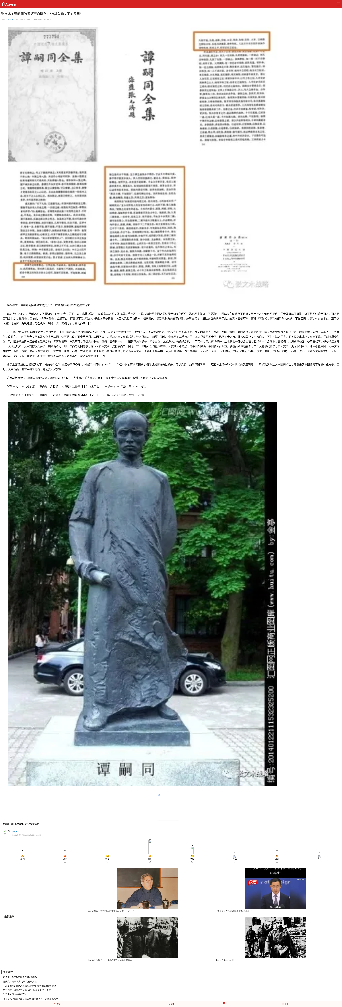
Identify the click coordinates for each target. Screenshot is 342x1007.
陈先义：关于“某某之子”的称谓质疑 (20, 981)
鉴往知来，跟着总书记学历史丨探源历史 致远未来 (27, 990)
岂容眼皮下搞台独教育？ (15, 994)
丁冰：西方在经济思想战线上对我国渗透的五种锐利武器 (30, 986)
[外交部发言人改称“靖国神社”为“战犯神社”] (275, 889)
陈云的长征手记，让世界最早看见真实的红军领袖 (110, 960)
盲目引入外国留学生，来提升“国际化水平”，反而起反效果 (30, 999)
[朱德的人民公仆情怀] (275, 938)
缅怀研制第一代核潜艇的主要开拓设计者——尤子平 (111, 911)
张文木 (10, 19)
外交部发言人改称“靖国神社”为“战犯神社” (233, 911)
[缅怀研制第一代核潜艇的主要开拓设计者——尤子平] (147, 889)
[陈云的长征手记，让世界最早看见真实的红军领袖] (147, 938)
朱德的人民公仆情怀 (224, 960)
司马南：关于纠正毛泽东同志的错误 (20, 977)
